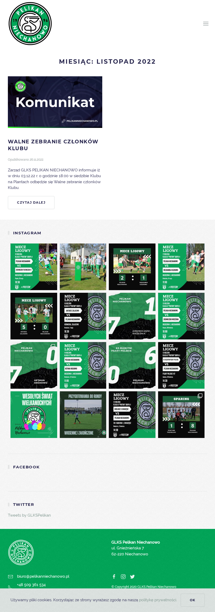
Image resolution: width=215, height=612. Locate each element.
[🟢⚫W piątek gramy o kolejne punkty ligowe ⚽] (33, 266)
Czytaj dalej (31, 202)
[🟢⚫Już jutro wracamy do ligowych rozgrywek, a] (83, 414)
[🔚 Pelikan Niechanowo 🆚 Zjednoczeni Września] (132, 316)
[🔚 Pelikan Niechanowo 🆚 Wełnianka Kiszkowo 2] (132, 266)
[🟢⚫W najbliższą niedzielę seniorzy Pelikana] (132, 414)
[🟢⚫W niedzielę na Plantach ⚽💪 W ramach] (181, 266)
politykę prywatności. (158, 600)
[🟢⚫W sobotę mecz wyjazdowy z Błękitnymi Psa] (181, 365)
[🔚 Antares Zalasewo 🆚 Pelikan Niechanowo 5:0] (33, 316)
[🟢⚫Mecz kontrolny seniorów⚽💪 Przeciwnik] (181, 414)
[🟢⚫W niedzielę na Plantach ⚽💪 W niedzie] (83, 365)
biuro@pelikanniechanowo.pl (43, 576)
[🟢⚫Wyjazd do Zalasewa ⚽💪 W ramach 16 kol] (83, 316)
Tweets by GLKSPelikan (29, 515)
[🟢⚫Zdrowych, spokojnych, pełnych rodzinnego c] (33, 414)
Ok (193, 600)
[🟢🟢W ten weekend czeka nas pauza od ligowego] (83, 266)
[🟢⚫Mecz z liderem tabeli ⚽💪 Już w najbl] (181, 316)
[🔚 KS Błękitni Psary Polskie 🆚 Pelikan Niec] (132, 365)
